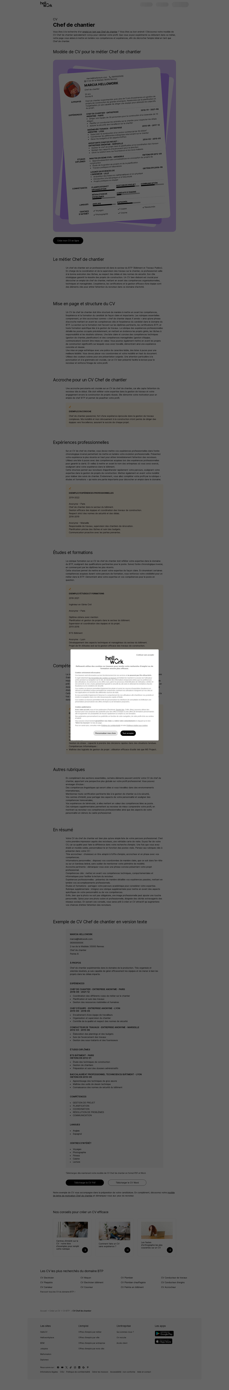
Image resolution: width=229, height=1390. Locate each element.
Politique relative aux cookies (137, 725)
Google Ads (120, 710)
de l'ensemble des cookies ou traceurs (102, 678)
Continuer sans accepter (145, 655)
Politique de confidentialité (110, 725)
